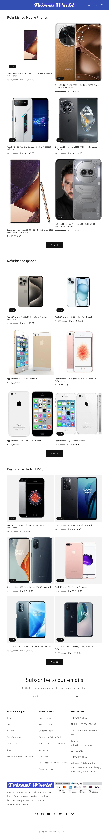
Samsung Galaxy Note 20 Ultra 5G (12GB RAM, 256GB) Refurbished (29, 74)
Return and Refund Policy (50, 737)
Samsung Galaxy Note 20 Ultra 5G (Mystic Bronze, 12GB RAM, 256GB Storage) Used (30, 231)
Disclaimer (44, 756)
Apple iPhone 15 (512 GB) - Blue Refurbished (73, 317)
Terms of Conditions (48, 724)
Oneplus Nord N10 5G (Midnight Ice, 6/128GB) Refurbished (74, 648)
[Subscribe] (77, 696)
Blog (9, 750)
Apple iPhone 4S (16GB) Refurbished (70, 441)
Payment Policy (46, 769)
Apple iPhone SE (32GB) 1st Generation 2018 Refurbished (25, 526)
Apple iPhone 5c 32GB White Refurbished (24, 441)
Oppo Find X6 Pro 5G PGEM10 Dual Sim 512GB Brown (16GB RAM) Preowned (77, 86)
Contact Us (12, 743)
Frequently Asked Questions (20, 756)
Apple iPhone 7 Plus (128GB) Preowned (71, 587)
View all (55, 245)
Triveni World (50, 832)
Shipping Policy (46, 730)
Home (9, 718)
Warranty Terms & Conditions (52, 743)
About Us (11, 730)
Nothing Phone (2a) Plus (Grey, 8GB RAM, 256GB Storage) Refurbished (75, 225)
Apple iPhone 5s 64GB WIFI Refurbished (23, 379)
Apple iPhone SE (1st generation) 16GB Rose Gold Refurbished (75, 380)
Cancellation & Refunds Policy (52, 762)
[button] (6, 5)
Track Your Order (14, 737)
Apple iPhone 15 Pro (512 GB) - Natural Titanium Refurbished (27, 318)
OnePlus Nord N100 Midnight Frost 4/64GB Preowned (29, 587)
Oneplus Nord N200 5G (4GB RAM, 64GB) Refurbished (29, 647)
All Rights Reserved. (62, 832)
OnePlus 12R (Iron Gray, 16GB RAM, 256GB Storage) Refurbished (76, 148)
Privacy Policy (45, 718)
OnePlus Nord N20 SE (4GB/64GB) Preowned (73, 525)
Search (10, 724)
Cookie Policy (45, 750)
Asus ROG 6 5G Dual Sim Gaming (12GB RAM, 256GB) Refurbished (29, 148)
